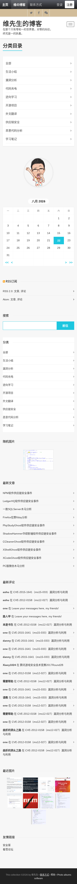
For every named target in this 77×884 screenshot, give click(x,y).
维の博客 (19, 4)
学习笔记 (11, 139)
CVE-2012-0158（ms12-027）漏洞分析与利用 (40, 600)
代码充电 (11, 88)
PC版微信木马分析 (14, 565)
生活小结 (11, 71)
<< (7, 262)
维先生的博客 (22, 23)
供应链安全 (13, 122)
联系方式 (36, 4)
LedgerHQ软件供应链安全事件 (21, 501)
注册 (70, 4)
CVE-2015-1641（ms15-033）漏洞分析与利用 (40, 592)
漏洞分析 (11, 80)
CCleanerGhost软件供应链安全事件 (24, 541)
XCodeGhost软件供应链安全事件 (22, 557)
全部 (8, 63)
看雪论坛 (8, 849)
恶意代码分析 (14, 130)
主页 (5, 4)
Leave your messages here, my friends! (35, 608)
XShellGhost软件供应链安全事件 (22, 549)
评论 (23, 291)
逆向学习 (11, 96)
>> (71, 262)
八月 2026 (38, 201)
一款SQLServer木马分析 (17, 509)
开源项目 (11, 105)
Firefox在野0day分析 (15, 517)
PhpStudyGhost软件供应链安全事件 (24, 525)
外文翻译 (11, 113)
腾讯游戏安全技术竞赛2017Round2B (41, 664)
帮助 (53, 875)
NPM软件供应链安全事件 (17, 493)
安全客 (7, 845)
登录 (60, 4)
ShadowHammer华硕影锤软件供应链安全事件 (30, 533)
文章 (16, 291)
